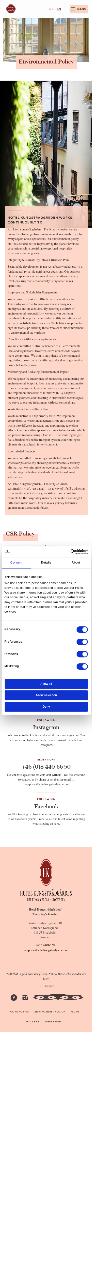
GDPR (75, 1012)
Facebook (46, 806)
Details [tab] (46, 563)
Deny (46, 706)
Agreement (54, 1022)
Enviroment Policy (50, 1012)
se (51, 8)
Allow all (46, 684)
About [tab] (76, 563)
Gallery (33, 1022)
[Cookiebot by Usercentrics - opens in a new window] (70, 551)
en (59, 8)
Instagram (46, 727)
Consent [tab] (16, 563)
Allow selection (46, 695)
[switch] (82, 642)
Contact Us (19, 1012)
